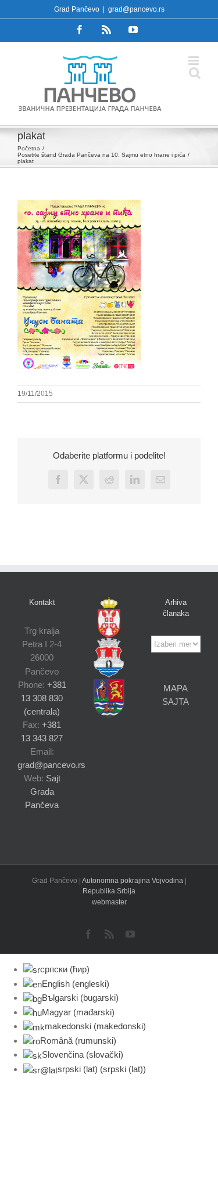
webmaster (109, 902)
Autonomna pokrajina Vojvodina (133, 881)
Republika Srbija (109, 891)
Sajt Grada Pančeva (42, 791)
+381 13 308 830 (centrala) (43, 698)
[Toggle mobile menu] (194, 61)
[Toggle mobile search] (195, 73)
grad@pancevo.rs (136, 9)
